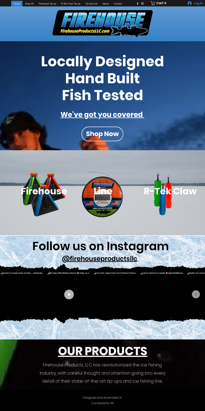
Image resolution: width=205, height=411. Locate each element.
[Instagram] (142, 3)
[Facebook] (137, 3)
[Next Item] (196, 294)
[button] (159, 3)
